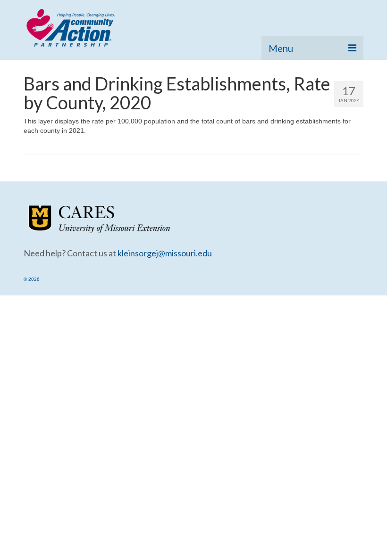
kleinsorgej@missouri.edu (165, 253)
